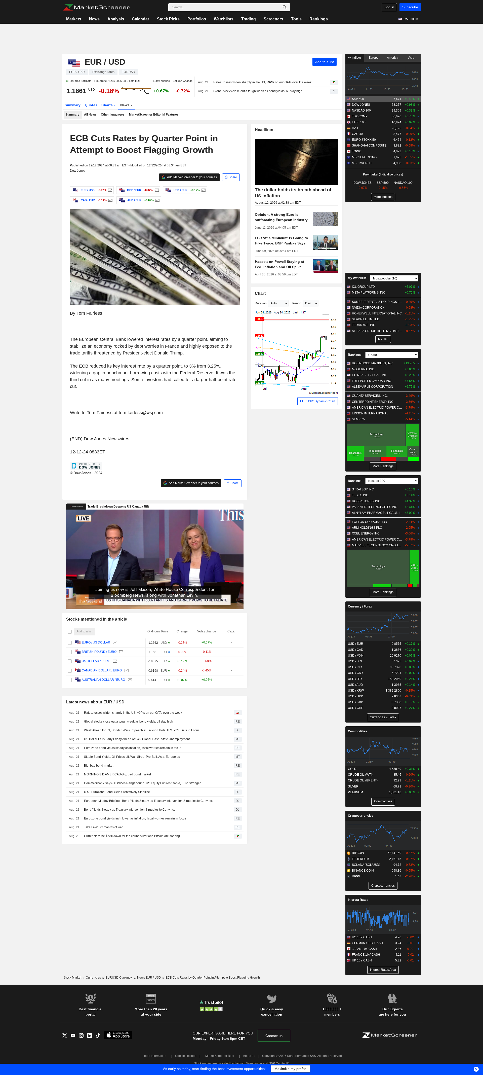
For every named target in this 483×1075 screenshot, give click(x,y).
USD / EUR (355, 644)
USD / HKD (355, 696)
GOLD (352, 769)
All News (90, 114)
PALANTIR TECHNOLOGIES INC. (375, 507)
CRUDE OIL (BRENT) (363, 780)
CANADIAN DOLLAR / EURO (102, 670)
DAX (355, 128)
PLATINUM (355, 792)
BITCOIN (358, 853)
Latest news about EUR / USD (95, 702)
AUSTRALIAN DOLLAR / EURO (103, 680)
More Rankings (383, 466)
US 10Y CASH (362, 937)
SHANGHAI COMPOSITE (369, 145)
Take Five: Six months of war (103, 827)
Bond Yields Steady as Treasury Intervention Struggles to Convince (130, 809)
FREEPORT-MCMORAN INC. (372, 381)
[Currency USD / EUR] (203, 190)
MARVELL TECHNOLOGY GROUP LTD (377, 545)
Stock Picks (168, 19)
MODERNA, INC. (363, 369)
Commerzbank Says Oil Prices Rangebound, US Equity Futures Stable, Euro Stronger (142, 783)
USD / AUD (355, 685)
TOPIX (356, 151)
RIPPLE (357, 876)
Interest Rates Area (383, 970)
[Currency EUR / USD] (109, 190)
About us (249, 1056)
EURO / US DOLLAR (96, 642)
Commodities (357, 731)
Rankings (318, 19)
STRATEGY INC (363, 489)
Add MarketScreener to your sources (192, 177)
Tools (296, 19)
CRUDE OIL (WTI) (360, 774)
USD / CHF (355, 708)
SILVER (353, 786)
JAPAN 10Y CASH (364, 949)
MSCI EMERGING (364, 157)
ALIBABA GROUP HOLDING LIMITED (377, 331)
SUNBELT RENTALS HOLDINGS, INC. (377, 302)
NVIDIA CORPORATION (368, 307)
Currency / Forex (360, 606)
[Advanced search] (284, 7)
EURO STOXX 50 (364, 139)
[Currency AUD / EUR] (156, 200)
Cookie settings (185, 1056)
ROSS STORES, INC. (366, 501)
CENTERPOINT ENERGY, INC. (373, 402)
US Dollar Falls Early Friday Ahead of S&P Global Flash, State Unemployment (137, 739)
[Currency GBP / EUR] (156, 190)
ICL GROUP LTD (363, 287)
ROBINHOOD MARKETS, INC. (372, 363)
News (94, 19)
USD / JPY (355, 679)
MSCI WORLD (362, 163)
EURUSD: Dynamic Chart (317, 401)
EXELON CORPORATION (369, 522)
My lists (383, 339)
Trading (248, 19)
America (392, 57)
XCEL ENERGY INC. (366, 533)
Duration (261, 303)
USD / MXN (356, 655)
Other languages (113, 114)
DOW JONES (361, 104)
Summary (72, 105)
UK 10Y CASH (362, 960)
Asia (411, 57)
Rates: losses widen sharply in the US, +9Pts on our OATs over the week (262, 82)
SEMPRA (358, 419)
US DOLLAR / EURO (96, 661)
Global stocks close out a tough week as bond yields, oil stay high (257, 91)
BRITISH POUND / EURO (99, 652)
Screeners (273, 19)
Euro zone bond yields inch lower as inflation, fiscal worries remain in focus (135, 818)
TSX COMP (360, 116)
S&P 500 (358, 99)
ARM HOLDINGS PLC (367, 527)
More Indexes (383, 197)
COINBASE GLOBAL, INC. (370, 375)
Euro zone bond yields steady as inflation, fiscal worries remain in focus (132, 748)
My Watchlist (357, 278)
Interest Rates (358, 900)
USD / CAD (355, 650)
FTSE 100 (359, 122)
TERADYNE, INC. (364, 325)
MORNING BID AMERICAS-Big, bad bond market (117, 774)
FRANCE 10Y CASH (366, 954)
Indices (356, 57)
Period (296, 303)
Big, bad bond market (98, 765)
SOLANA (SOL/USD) (366, 865)
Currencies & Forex (383, 717)
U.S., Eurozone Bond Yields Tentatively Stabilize (117, 792)
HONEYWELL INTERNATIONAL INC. (377, 313)
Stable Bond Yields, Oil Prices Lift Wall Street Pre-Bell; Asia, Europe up (132, 757)
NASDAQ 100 (361, 110)
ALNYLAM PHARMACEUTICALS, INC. (377, 513)
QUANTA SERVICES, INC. (370, 396)
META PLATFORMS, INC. (369, 292)
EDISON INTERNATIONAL (370, 413)
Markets (73, 19)
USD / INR (355, 667)
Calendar (140, 19)
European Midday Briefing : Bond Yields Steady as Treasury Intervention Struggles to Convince (149, 801)
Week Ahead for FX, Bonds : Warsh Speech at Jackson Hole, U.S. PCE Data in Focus (141, 730)
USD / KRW (356, 690)
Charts (107, 105)
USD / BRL (355, 661)
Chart (260, 293)
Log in (389, 7)
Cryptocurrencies (360, 815)
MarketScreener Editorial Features (154, 114)
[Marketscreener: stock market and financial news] (96, 7)
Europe (374, 57)
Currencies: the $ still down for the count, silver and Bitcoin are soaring (132, 836)
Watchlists (223, 19)
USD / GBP (355, 702)
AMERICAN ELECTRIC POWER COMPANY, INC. (377, 407)
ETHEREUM (360, 859)
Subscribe (410, 7)
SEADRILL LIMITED (365, 319)
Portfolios (196, 19)
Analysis (115, 19)
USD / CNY (355, 673)
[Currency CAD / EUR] (109, 200)
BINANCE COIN (363, 870)
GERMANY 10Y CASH (367, 943)
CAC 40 (357, 134)
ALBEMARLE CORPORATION (372, 386)
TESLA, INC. (360, 495)
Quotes (91, 105)
